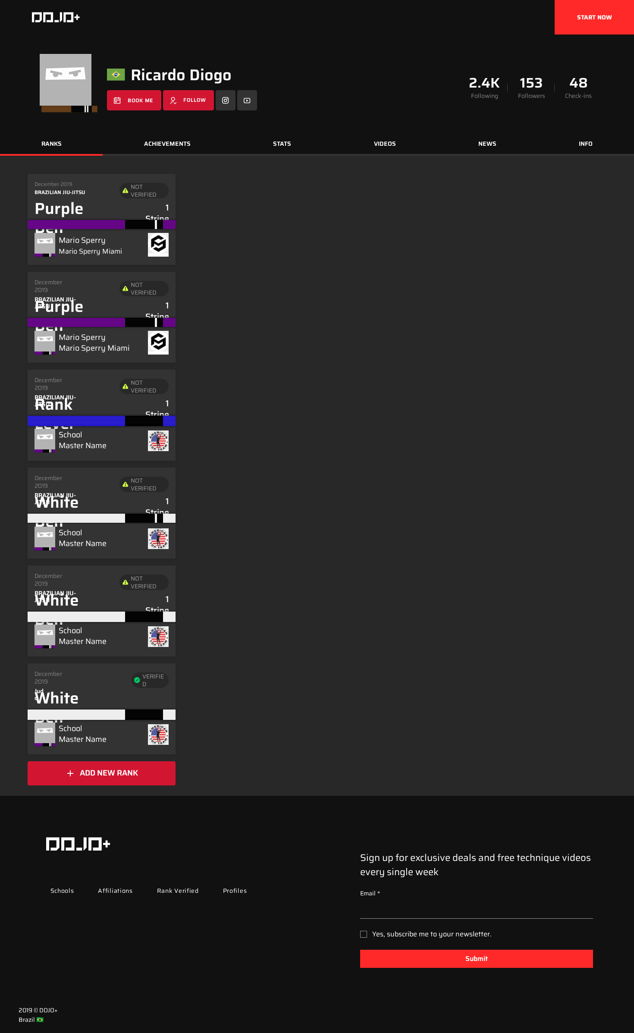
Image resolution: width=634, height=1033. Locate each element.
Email (370, 893)
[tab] (51, 145)
